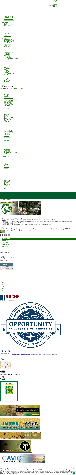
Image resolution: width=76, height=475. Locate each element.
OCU (2, 280)
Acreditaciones (6, 12)
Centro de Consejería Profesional (9, 39)
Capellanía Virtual (5, 60)
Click (66, 230)
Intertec (6, 32)
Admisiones (5, 23)
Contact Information (5, 246)
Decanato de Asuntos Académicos (9, 17)
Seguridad (5, 35)
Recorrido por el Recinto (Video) (9, 20)
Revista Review (6, 74)
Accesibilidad (55, 6)
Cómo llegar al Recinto (7, 76)
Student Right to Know (7, 37)
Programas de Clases (7, 56)
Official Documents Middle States (9, 13)
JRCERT (3, 288)
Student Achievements (7, 36)
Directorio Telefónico (7, 77)
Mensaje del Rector (6, 94)
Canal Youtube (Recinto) (7, 21)
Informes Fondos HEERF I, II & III (9, 16)
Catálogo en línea (6, 63)
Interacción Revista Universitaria (9, 41)
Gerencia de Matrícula (7, 55)
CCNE (3, 286)
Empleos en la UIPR (7, 66)
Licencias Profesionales (53, 5)
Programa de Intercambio (8, 43)
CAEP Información (6, 62)
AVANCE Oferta (7, 30)
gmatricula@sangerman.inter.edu (7, 86)
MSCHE (3, 278)
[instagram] (39, 275)
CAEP (2, 284)
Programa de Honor (7, 42)
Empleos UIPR (6, 78)
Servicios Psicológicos (7, 57)
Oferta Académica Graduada (9, 29)
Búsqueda (3, 83)
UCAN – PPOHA (6, 59)
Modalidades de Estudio (9, 24)
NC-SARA (3, 292)
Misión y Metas (6, 10)
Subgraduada (7, 28)
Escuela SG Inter (6, 67)
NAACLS (3, 290)
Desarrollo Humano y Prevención (9, 40)
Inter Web (55, 0)
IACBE (3, 282)
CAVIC (4, 64)
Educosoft (55, 2)
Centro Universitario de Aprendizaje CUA (10, 51)
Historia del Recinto (7, 11)
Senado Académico (7, 45)
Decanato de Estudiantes (8, 18)
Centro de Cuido (6, 50)
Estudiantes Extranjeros (9, 25)
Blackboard (55, 1)
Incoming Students (5, 240)
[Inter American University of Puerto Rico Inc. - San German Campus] (11, 88)
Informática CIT (6, 69)
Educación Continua (8, 31)
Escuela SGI (7, 33)
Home (1, 199)
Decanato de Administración (8, 19)
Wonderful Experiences (5, 244)
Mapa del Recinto (6, 79)
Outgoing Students (5, 242)
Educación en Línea (7, 54)
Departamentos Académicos (8, 52)
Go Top (1, 474)
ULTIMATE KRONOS (7, 70)
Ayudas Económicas (7, 26)
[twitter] (39, 273)
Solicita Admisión (54, 4)
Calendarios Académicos (7, 49)
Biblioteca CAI (6, 48)
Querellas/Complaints (7, 44)
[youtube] (39, 274)
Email (56, 3)
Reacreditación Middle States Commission (12, 14)
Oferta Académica (6, 27)
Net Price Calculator (7, 72)
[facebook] (39, 271)
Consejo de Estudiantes (7, 46)
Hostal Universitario (7, 68)
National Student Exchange (11, 218)
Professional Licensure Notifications (9, 73)
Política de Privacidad (7, 80)
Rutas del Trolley (6, 81)
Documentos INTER (7, 65)
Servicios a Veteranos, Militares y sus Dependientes (12, 58)
